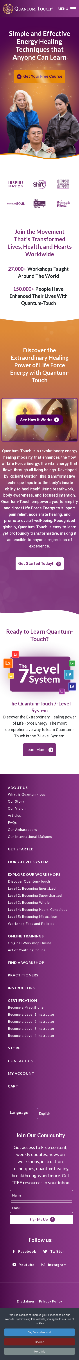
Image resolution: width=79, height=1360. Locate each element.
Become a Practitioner (26, 1007)
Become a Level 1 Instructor (31, 1014)
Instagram (57, 1264)
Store (14, 1048)
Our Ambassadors (22, 829)
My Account (21, 1073)
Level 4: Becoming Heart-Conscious (37, 909)
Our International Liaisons (30, 837)
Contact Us (20, 1061)
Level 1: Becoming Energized (32, 888)
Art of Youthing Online (27, 950)
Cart (13, 1086)
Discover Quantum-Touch (29, 881)
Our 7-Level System (28, 862)
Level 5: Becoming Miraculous (33, 916)
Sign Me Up (39, 1219)
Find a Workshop (26, 962)
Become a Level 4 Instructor (31, 1035)
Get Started (21, 849)
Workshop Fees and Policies (31, 924)
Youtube (26, 1264)
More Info (39, 1351)
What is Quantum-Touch (28, 794)
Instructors (21, 988)
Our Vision (17, 808)
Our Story (16, 801)
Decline (39, 1342)
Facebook (27, 1251)
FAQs (12, 822)
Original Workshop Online (29, 943)
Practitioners (23, 975)
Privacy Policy (50, 1301)
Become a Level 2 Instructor (31, 1021)
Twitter (57, 1251)
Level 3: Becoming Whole (29, 902)
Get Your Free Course (42, 76)
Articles (14, 815)
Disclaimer (26, 1301)
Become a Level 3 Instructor (31, 1028)
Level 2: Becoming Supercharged (35, 895)
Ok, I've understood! (39, 1332)
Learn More (35, 749)
